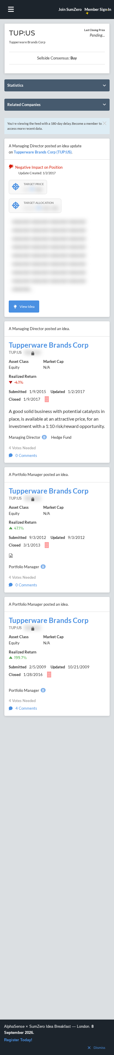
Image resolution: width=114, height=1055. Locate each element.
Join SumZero (70, 9)
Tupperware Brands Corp (49, 345)
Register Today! (18, 1040)
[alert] (57, 1037)
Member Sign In (97, 9)
